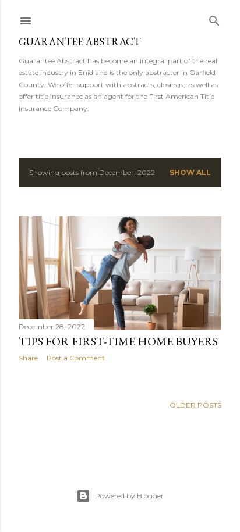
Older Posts (195, 405)
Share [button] (28, 358)
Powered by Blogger (129, 495)
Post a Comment (76, 358)
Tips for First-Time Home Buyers (118, 341)
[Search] (214, 18)
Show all (190, 172)
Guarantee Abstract (79, 41)
